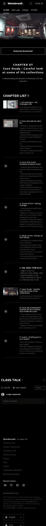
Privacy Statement (11, 447)
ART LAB (16, 10)
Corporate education (12, 470)
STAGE (25, 10)
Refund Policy (9, 455)
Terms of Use (9, 443)
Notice (6, 458)
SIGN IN (39, 3)
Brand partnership (11, 474)
